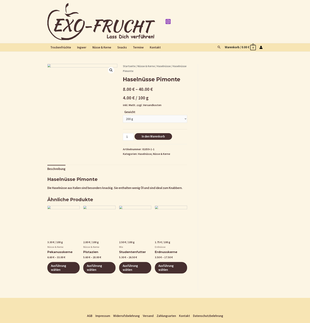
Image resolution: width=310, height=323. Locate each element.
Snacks (122, 47)
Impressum (102, 316)
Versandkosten (152, 105)
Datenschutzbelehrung (208, 316)
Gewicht (129, 112)
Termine (138, 47)
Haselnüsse (164, 66)
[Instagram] (168, 21)
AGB (89, 316)
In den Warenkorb (153, 136)
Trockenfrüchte (60, 47)
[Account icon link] (261, 47)
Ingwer (81, 47)
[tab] (56, 169)
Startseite (129, 66)
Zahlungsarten (166, 316)
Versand (148, 316)
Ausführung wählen (58, 268)
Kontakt (155, 47)
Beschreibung (56, 169)
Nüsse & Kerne (101, 47)
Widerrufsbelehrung (126, 316)
